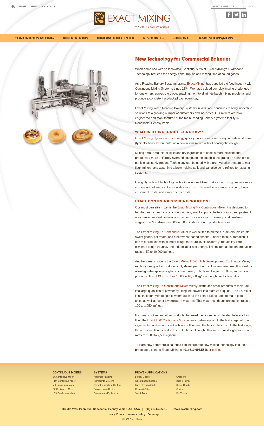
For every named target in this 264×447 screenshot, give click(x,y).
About (23, 6)
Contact (48, 6)
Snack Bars (141, 393)
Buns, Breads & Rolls (145, 385)
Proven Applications (151, 372)
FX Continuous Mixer (63, 389)
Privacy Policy (115, 414)
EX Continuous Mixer (63, 377)
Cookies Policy (136, 414)
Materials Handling (103, 377)
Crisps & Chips (142, 389)
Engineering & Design (104, 389)
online (216, 349)
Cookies (180, 389)
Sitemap (153, 414)
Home (13, 6)
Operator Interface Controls (107, 385)
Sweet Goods (183, 385)
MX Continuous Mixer (63, 385)
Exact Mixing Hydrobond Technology (159, 138)
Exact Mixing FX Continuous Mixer (164, 286)
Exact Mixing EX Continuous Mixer (164, 232)
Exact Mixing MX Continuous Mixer (201, 207)
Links (35, 6)
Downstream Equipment (106, 393)
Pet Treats (181, 393)
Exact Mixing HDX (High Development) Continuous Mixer (210, 261)
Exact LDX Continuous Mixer (166, 320)
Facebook (229, 15)
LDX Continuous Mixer (64, 393)
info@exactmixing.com (187, 409)
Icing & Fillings (183, 381)
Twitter (236, 15)
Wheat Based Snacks (146, 381)
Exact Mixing (195, 83)
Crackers (181, 377)
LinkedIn (244, 15)
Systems (100, 372)
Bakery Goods (142, 377)
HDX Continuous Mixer (64, 381)
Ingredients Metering (104, 381)
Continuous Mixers (67, 372)
